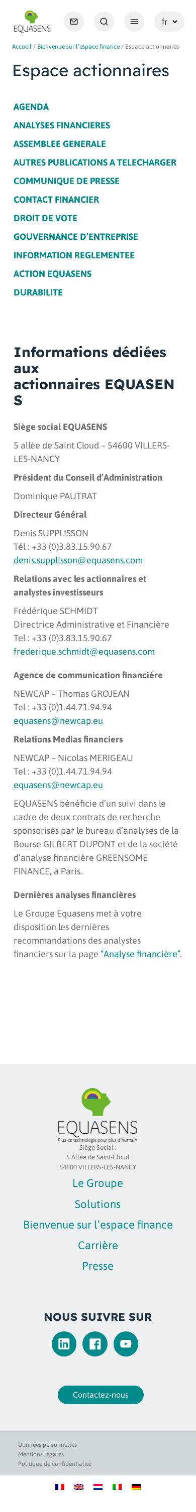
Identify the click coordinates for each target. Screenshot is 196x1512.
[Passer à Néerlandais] (98, 1486)
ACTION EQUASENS (52, 273)
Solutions (98, 1204)
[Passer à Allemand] (136, 1486)
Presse (98, 1265)
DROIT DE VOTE (45, 218)
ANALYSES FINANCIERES (62, 125)
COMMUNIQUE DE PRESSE (67, 181)
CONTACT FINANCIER (56, 199)
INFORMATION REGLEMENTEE (74, 255)
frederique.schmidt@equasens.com (84, 651)
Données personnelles (47, 1444)
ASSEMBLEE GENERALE (60, 143)
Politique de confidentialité (54, 1463)
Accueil (22, 46)
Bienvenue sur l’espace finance (78, 46)
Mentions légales (41, 1454)
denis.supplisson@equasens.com (78, 560)
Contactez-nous (101, 1394)
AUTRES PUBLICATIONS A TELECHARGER (95, 162)
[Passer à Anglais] (78, 1486)
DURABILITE (38, 292)
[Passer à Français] (59, 1486)
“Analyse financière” (140, 954)
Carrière (98, 1245)
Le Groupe (97, 1182)
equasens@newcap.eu (58, 720)
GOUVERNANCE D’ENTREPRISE (76, 236)
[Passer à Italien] (117, 1486)
